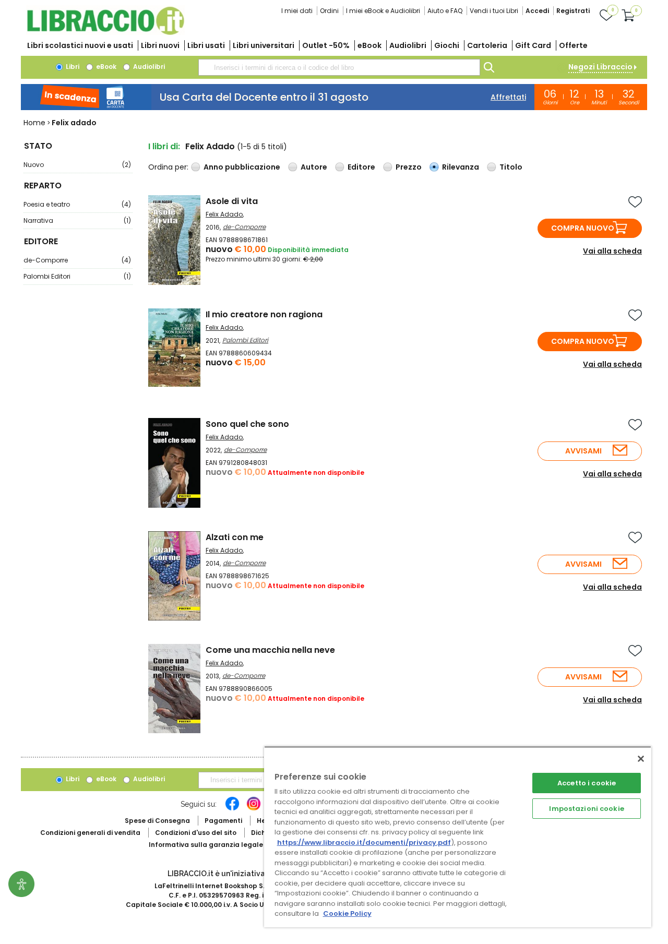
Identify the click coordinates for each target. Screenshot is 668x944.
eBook (369, 45)
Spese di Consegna (157, 820)
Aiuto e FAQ (444, 10)
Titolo (510, 167)
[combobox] (339, 67)
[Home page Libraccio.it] (105, 32)
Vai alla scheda (612, 251)
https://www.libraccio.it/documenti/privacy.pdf (364, 842)
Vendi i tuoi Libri (494, 10)
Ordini (329, 10)
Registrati (573, 10)
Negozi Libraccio (600, 67)
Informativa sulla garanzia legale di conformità (230, 844)
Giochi (446, 45)
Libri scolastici (80, 45)
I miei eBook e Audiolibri (383, 10)
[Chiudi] (641, 759)
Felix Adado (224, 214)
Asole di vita (232, 201)
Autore (314, 167)
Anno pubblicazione (242, 167)
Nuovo (77, 164)
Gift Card (533, 45)
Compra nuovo (582, 228)
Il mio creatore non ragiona (264, 314)
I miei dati (297, 10)
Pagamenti (223, 820)
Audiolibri (407, 45)
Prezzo (409, 167)
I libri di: (164, 146)
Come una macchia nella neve (270, 650)
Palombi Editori (77, 276)
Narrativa (77, 220)
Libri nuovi (160, 45)
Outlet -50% (326, 45)
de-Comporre (77, 260)
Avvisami (583, 451)
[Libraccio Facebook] (232, 808)
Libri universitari (263, 45)
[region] (457, 836)
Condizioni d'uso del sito (195, 832)
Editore (361, 167)
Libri (71, 66)
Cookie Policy (347, 913)
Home (34, 122)
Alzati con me (235, 537)
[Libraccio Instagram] (253, 808)
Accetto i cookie (586, 783)
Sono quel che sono (247, 424)
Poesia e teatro (77, 204)
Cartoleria (487, 45)
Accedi (537, 10)
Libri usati (206, 45)
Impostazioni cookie (586, 809)
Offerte (573, 45)
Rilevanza (460, 167)
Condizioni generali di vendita (90, 832)
